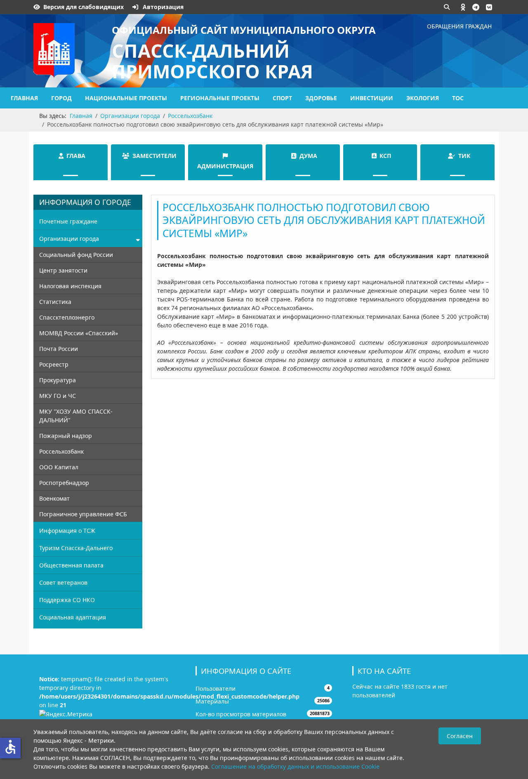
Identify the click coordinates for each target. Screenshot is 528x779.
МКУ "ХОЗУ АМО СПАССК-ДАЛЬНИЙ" (76, 415)
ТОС (458, 98)
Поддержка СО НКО (67, 600)
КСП (385, 156)
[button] (463, 7)
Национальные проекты (126, 98)
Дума (308, 156)
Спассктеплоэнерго (66, 317)
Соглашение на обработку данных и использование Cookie (295, 766)
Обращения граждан (459, 26)
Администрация (225, 166)
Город (61, 98)
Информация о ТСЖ (67, 530)
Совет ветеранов (63, 582)
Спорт (282, 98)
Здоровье (321, 98)
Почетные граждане (68, 221)
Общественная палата (71, 565)
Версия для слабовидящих (83, 7)
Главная (24, 98)
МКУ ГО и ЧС (57, 396)
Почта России (58, 349)
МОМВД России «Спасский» (78, 333)
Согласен (460, 736)
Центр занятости (63, 270)
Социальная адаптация (72, 617)
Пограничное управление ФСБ (83, 514)
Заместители (154, 156)
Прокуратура (57, 380)
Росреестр (53, 364)
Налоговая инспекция (70, 286)
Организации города (69, 238)
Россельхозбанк (61, 451)
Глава (75, 156)
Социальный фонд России (76, 255)
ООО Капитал (58, 467)
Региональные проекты (219, 98)
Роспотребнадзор (64, 483)
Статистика (55, 302)
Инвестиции (371, 98)
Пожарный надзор (65, 436)
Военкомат (54, 498)
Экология (422, 98)
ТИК (464, 156)
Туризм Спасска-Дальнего (76, 548)
